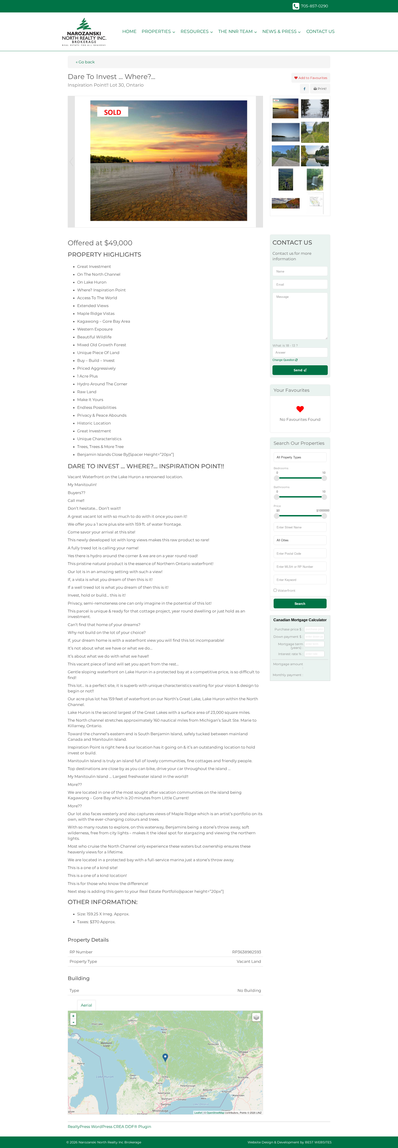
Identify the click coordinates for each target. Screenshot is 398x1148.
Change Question (283, 360)
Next (259, 161)
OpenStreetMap (215, 1112)
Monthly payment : (288, 675)
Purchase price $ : (289, 629)
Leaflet (198, 1112)
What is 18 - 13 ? (285, 345)
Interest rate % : (290, 654)
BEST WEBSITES (318, 1142)
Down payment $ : (288, 636)
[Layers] (256, 1017)
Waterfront (286, 590)
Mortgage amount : (288, 666)
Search (300, 603)
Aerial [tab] (86, 1005)
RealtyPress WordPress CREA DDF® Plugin (109, 1126)
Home (129, 31)
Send (298, 370)
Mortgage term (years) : (290, 646)
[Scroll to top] (386, 1138)
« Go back (85, 62)
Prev (71, 161)
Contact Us (320, 31)
